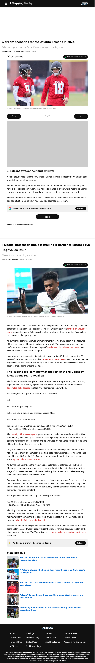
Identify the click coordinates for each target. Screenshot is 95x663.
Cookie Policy (31, 642)
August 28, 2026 (43, 505)
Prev (14, 116)
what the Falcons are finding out (30, 520)
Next (81, 116)
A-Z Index (14, 646)
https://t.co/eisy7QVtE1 (62, 426)
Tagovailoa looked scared (18, 388)
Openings (29, 633)
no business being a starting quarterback (67, 532)
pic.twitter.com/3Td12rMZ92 (31, 502)
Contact (48, 633)
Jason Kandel (11, 259)
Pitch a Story (50, 637)
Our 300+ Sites (70, 633)
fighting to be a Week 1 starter (26, 459)
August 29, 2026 (44, 429)
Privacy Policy (70, 637)
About (12, 633)
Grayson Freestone (14, 51)
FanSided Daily (32, 637)
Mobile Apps (15, 637)
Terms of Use (16, 642)
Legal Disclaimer (52, 642)
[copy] (21, 56)
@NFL (14, 502)
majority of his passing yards (24, 434)
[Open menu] (6, 3)
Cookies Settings (33, 646)
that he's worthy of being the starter (63, 347)
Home (9, 225)
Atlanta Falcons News (23, 225)
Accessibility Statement (75, 642)
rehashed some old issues (55, 359)
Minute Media (15, 652)
